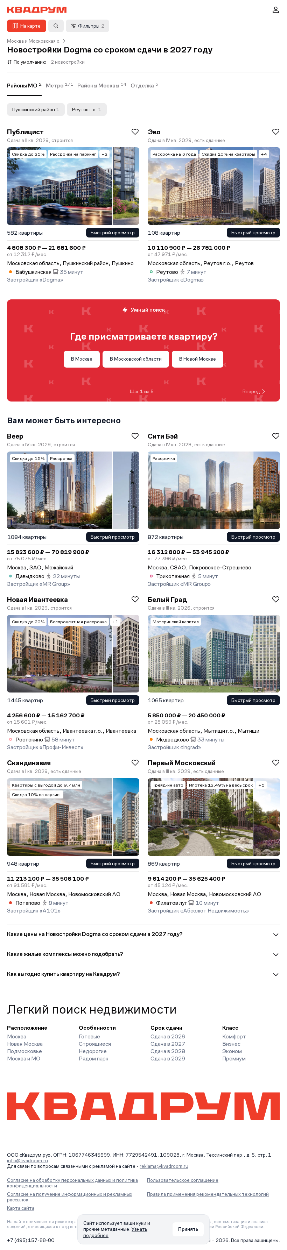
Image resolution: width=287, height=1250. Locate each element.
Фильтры (91, 26)
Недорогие (93, 1051)
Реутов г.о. (87, 109)
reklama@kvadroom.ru (164, 1166)
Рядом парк (93, 1058)
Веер (15, 436)
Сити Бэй (163, 436)
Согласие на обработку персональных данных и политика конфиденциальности (72, 1182)
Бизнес (231, 1044)
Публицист (25, 132)
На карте (30, 26)
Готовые (89, 1036)
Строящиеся (95, 1044)
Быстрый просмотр (113, 232)
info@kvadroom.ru (27, 1160)
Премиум (234, 1058)
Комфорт (234, 1036)
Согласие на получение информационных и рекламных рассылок (69, 1196)
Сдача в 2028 (167, 1051)
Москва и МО (23, 1058)
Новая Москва (25, 1044)
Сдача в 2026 (167, 1036)
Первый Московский (182, 763)
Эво (154, 132)
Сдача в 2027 (167, 1044)
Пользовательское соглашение (182, 1180)
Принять (188, 1229)
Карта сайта (20, 1208)
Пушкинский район (35, 109)
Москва (16, 1036)
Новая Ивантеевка (37, 599)
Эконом (232, 1051)
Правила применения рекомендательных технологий (208, 1194)
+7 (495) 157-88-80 (31, 1240)
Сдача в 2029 (167, 1058)
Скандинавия (29, 763)
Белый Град (167, 599)
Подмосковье (24, 1051)
